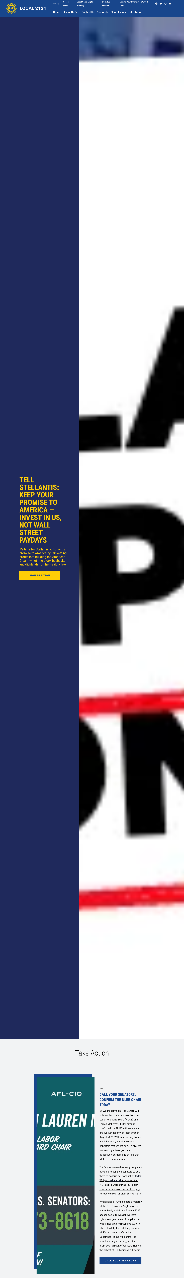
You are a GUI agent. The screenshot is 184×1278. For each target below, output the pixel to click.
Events (122, 12)
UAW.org (55, 4)
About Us (69, 12)
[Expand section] (76, 12)
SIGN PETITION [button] (39, 575)
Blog (113, 12)
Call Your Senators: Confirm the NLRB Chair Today (120, 1099)
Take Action (135, 12)
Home (56, 12)
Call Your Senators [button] (120, 1260)
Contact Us (88, 12)
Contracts (102, 12)
